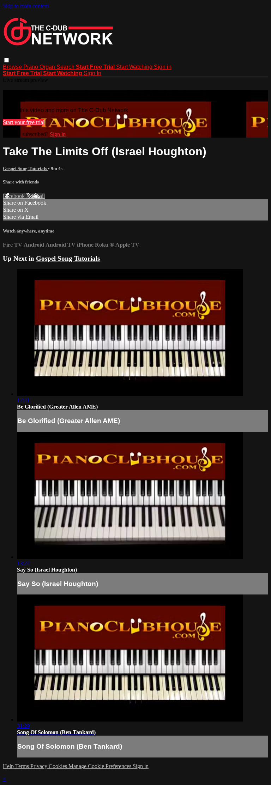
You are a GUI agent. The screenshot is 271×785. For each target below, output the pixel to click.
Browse (13, 67)
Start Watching (135, 67)
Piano (31, 67)
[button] (6, 60)
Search (66, 67)
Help (9, 766)
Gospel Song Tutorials (25, 168)
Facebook (14, 196)
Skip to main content (26, 6)
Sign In (92, 73)
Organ (48, 67)
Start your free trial (23, 122)
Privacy (39, 766)
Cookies (58, 766)
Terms (22, 766)
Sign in (162, 67)
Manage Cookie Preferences (100, 766)
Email (38, 196)
